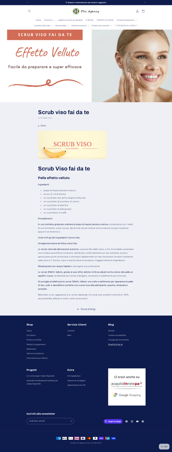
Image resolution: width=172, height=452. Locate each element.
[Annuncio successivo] (144, 2)
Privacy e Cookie (34, 340)
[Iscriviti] (71, 421)
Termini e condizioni (35, 353)
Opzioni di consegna (76, 381)
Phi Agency (81, 443)
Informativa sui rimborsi (37, 358)
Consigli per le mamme (118, 340)
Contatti (71, 331)
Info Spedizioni (73, 376)
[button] (29, 11)
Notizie (111, 331)
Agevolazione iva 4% (76, 385)
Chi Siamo (31, 335)
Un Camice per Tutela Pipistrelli (41, 376)
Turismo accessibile (117, 335)
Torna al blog (88, 309)
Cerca (29, 331)
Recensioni (31, 349)
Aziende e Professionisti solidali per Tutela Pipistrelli (42, 382)
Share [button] (43, 126)
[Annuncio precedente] (27, 2)
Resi (69, 335)
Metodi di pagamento (36, 344)
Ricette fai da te (115, 344)
